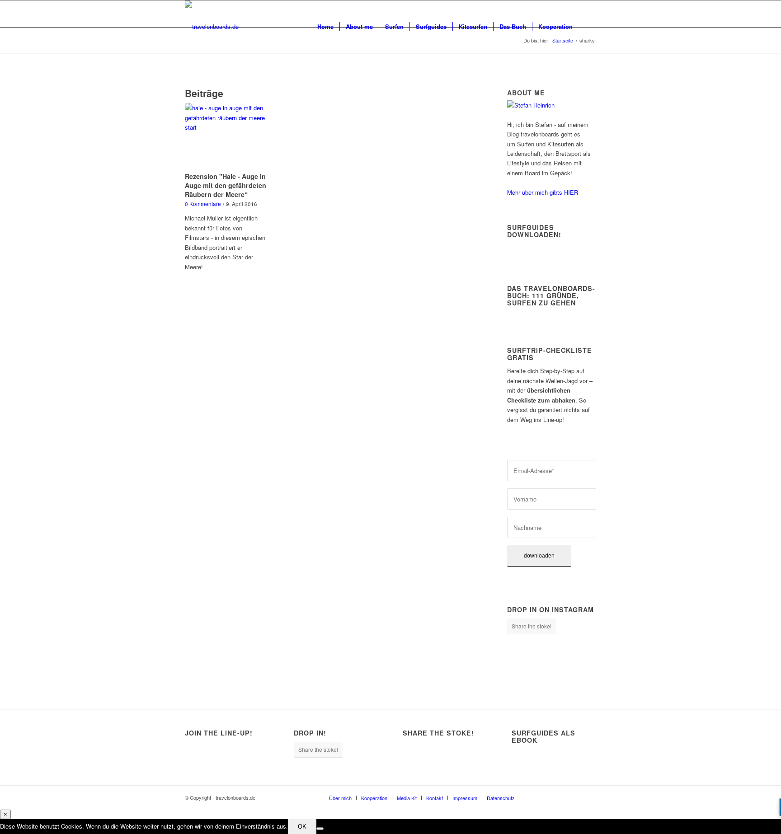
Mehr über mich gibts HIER (542, 192)
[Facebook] (535, 797)
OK (302, 826)
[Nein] (320, 828)
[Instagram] (548, 797)
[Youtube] (576, 797)
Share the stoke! (531, 626)
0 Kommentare (203, 203)
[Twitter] (562, 797)
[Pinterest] (589, 797)
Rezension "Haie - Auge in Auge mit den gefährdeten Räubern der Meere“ (225, 185)
